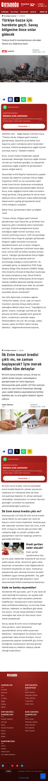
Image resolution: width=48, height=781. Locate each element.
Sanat (3, 725)
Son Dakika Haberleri (8, 754)
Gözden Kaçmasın (7, 728)
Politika (3, 704)
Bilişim (3, 736)
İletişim (3, 748)
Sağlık (3, 701)
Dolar (41, 4)
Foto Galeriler (29, 728)
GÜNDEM (4, 12)
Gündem (4, 689)
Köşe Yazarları (30, 692)
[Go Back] (43, 776)
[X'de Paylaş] (17, 99)
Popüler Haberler (7, 719)
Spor (2, 695)
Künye (3, 746)
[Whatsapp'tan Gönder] (23, 99)
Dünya (3, 730)
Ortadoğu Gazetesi (9, 16)
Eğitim (3, 707)
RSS (9, 771)
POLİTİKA (14, 12)
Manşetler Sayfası (31, 695)
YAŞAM (21, 350)
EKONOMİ (24, 12)
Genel (3, 733)
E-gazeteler (29, 701)
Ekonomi (4, 692)
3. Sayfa (4, 698)
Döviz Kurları (29, 719)
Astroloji (4, 722)
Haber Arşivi (29, 704)
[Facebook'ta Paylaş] (10, 99)
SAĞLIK (33, 12)
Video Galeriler (30, 698)
